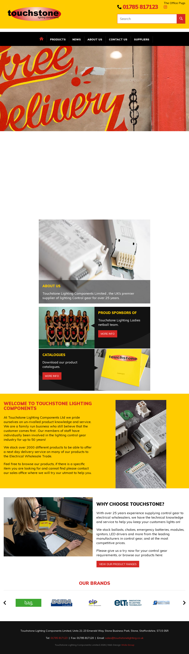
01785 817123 (140, 6)
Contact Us (118, 39)
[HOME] (41, 38)
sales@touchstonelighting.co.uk (124, 638)
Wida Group (127, 644)
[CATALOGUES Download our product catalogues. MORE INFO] (94, 350)
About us (94, 39)
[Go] (181, 19)
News (76, 39)
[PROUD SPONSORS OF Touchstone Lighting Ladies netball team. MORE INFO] (94, 308)
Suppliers (141, 39)
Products (58, 39)
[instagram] (165, 7)
